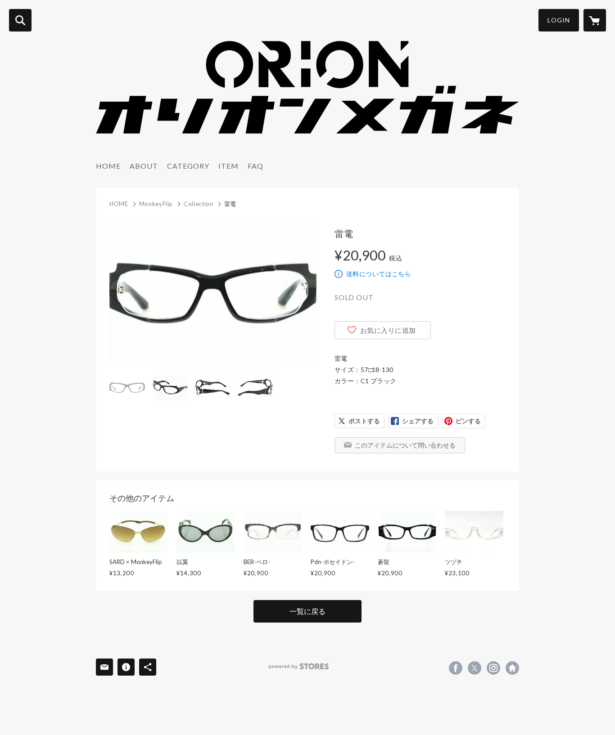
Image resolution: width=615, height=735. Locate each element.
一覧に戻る (307, 611)
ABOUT (144, 165)
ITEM (228, 165)
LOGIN (558, 20)
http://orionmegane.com (512, 668)
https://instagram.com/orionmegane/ (493, 668)
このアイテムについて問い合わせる (405, 445)
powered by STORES (299, 666)
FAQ (255, 165)
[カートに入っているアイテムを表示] (594, 20)
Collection (198, 203)
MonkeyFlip (156, 203)
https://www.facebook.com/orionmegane (455, 668)
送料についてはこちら (378, 274)
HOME (108, 165)
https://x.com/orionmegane (474, 668)
